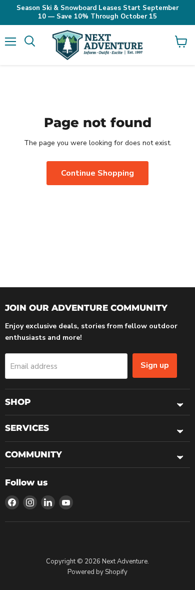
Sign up (154, 365)
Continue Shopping (97, 173)
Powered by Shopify (98, 571)
